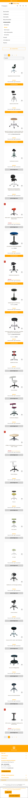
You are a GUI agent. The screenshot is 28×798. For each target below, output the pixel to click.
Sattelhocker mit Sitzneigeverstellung (14, 584)
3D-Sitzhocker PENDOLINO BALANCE (14, 246)
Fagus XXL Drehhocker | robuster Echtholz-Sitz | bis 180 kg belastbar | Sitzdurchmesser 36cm (14, 132)
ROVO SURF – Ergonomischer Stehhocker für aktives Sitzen (14, 218)
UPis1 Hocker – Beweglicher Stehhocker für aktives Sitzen (14, 724)
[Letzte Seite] (16, 55)
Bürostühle (6, 11)
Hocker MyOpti (14, 390)
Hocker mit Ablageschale (14, 667)
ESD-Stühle (6, 24)
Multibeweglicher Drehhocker (14, 302)
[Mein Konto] (23, 6)
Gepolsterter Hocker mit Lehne (14, 76)
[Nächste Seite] (14, 55)
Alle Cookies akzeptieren (14, 795)
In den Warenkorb (14, 84)
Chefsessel (6, 14)
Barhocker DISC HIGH (14, 103)
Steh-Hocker (6, 29)
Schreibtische (6, 40)
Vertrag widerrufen (6, 771)
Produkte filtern (14, 48)
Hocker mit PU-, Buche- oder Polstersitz (14, 640)
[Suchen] (17, 6)
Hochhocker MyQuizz (14, 417)
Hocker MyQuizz (14, 474)
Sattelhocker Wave (14, 362)
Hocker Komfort (14, 612)
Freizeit (5, 37)
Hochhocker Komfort (14, 161)
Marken (5, 42)
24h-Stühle (6, 34)
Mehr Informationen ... (17, 789)
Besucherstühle (7, 19)
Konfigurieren (8, 792)
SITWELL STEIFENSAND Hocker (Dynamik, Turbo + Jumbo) (14, 446)
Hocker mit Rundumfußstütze (14, 695)
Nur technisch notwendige (18, 792)
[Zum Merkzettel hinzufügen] (22, 73)
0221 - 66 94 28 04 (5, 764)
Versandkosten (20, 784)
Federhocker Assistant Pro (14, 275)
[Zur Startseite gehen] (14, 3)
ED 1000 (14, 557)
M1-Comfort (14, 529)
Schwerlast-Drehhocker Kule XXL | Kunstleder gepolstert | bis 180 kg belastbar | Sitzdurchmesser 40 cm (14, 332)
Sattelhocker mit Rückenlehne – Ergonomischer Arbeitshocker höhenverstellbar (14, 189)
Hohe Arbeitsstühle (8, 32)
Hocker (5, 27)
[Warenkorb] (25, 6)
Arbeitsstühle (6, 22)
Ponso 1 (14, 501)
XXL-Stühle (5, 17)
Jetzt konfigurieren (14, 169)
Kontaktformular (10, 767)
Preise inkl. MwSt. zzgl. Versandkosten (14, 81)
